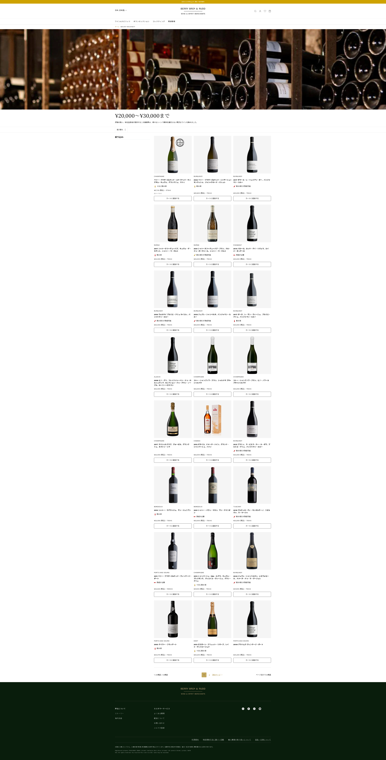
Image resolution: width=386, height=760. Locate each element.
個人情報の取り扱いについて (239, 740)
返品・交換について (263, 740)
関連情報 (171, 21)
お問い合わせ (159, 723)
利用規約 (195, 740)
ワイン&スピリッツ (122, 21)
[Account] (260, 11)
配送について (159, 718)
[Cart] (269, 11)
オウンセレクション (141, 21)
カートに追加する (172, 198)
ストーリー (119, 713)
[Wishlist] (265, 11)
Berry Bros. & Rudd (193, 9)
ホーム (117, 26)
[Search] (255, 11)
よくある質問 (159, 713)
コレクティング (159, 21)
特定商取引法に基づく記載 (213, 740)
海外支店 (118, 718)
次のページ (216, 675)
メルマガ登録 (159, 728)
